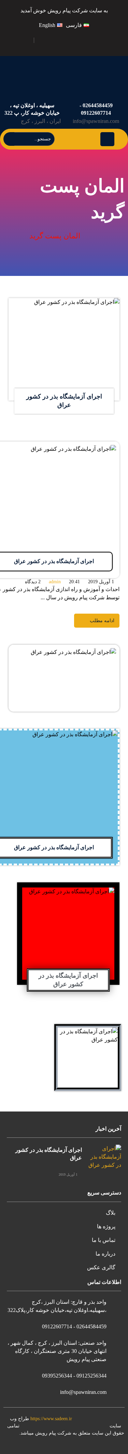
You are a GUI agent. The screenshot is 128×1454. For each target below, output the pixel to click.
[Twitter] (93, 40)
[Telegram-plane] (77, 40)
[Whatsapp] (45, 40)
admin (55, 581)
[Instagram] (61, 40)
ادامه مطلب (105, 302)
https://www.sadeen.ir (51, 1418)
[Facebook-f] (109, 40)
